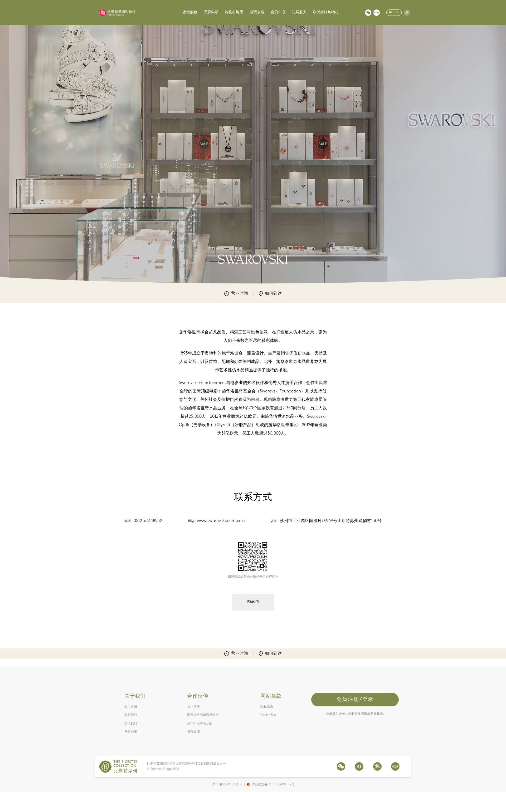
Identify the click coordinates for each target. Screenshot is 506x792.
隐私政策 (266, 706)
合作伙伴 (193, 706)
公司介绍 (130, 706)
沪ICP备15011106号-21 (227, 784)
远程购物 (190, 12)
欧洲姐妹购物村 (326, 12)
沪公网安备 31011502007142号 (273, 784)
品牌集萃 (211, 12)
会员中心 (278, 12)
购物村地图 (234, 12)
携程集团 (193, 732)
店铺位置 (253, 602)
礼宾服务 (299, 12)
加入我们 (130, 723)
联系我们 (130, 715)
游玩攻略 (257, 12)
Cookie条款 (268, 715)
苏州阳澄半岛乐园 (199, 723)
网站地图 (130, 732)
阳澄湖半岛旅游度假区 (203, 715)
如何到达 (273, 294)
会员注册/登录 (355, 699)
